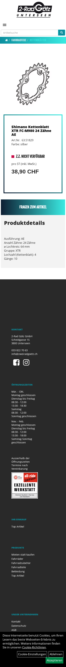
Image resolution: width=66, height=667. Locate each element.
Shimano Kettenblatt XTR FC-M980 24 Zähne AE (31, 130)
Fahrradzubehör (21, 563)
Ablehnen (56, 654)
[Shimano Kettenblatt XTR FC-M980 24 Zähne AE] (33, 83)
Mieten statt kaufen (22, 554)
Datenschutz (18, 625)
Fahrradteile (18, 40)
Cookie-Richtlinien (34, 647)
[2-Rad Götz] (34, 10)
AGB (13, 630)
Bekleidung (18, 571)
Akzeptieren (54, 660)
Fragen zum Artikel (33, 207)
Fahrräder (17, 558)
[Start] (6, 40)
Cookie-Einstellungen (32, 654)
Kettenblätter (38, 40)
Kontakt (15, 621)
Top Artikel (17, 526)
